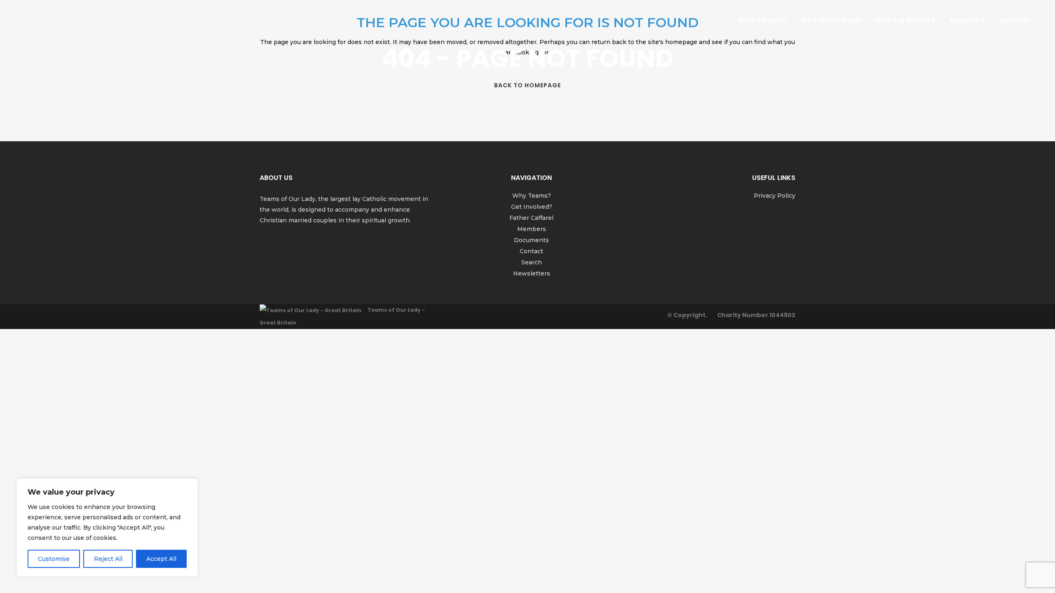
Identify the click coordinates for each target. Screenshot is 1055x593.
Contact (531, 251)
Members (531, 229)
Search (531, 262)
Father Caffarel (531, 218)
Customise (54, 559)
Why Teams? (531, 196)
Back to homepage (527, 85)
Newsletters (531, 273)
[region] (107, 528)
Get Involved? (531, 207)
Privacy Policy (774, 196)
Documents (531, 240)
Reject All (108, 559)
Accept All (161, 559)
